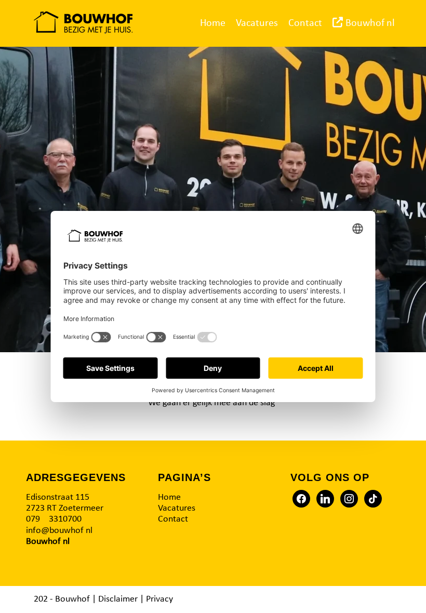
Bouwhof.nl (48, 542)
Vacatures (176, 508)
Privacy (159, 599)
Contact (173, 519)
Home (169, 497)
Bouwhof (72, 599)
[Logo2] (83, 23)
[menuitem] (213, 23)
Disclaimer (118, 599)
